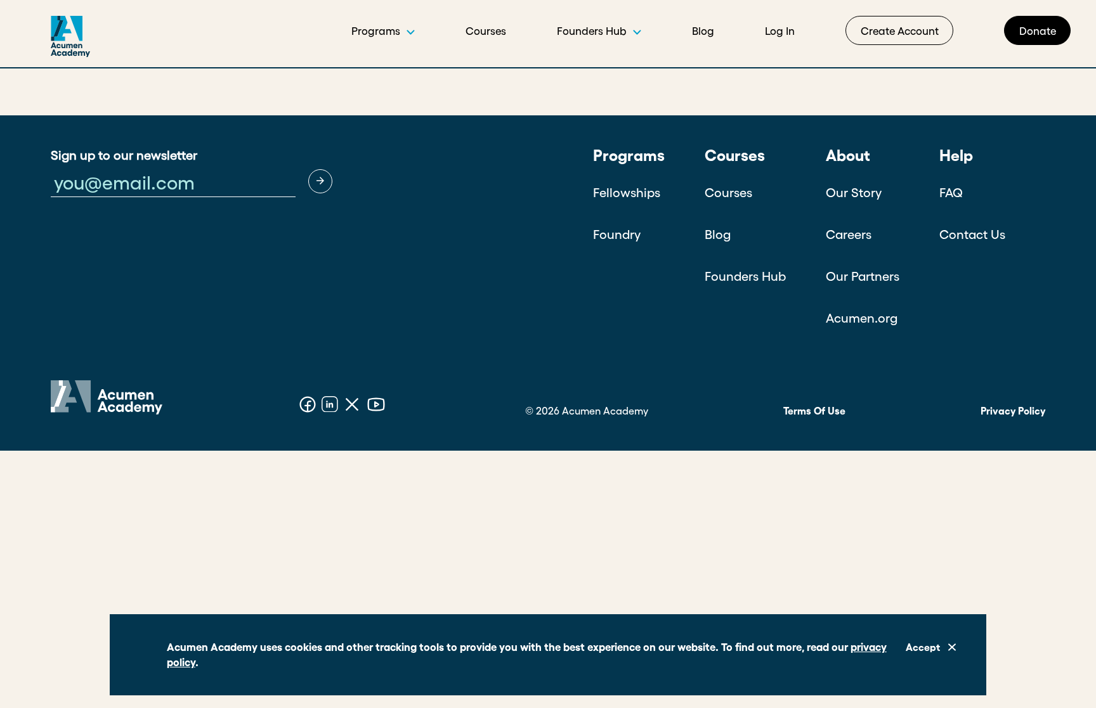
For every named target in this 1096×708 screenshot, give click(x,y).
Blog (703, 31)
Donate (1037, 31)
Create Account (900, 31)
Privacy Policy (1013, 410)
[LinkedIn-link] (330, 406)
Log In (780, 31)
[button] (320, 181)
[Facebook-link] (307, 406)
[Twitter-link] (352, 406)
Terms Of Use (814, 410)
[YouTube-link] (376, 406)
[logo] (45, 41)
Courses (486, 31)
